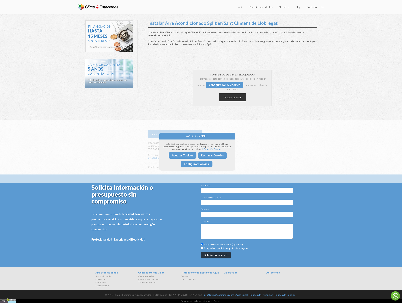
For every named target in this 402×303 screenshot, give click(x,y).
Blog (298, 6)
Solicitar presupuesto (215, 254)
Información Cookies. (212, 149)
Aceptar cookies (232, 97)
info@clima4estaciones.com (219, 294)
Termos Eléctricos (147, 282)
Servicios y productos (261, 6)
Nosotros (284, 6)
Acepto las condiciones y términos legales (226, 248)
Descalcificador (188, 279)
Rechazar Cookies (212, 155)
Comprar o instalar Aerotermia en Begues (201, 301)
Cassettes (100, 279)
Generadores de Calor (151, 272)
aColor (4, 302)
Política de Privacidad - (262, 294)
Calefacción (230, 272)
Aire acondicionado (106, 272)
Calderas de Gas (146, 276)
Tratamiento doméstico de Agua (200, 272)
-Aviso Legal (241, 294)
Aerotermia (273, 272)
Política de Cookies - (285, 294)
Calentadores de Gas (148, 279)
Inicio (240, 6)
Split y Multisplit (103, 276)
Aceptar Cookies (182, 155)
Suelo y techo (102, 285)
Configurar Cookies (196, 164)
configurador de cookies (224, 85)
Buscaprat (11, 302)
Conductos (100, 282)
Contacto (312, 6)
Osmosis (185, 276)
